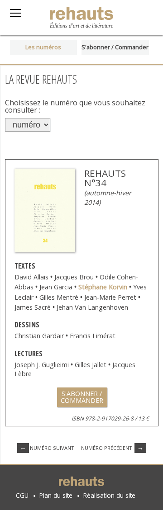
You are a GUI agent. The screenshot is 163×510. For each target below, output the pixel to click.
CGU (22, 495)
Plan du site (55, 495)
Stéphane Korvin (103, 287)
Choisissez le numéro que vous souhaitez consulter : (75, 106)
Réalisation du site (109, 495)
